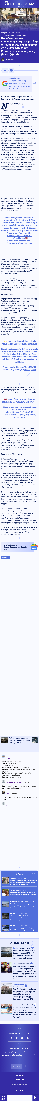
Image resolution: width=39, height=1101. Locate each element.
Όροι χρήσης (19, 1076)
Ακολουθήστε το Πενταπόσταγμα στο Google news (15, 547)
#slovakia (23, 233)
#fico (30, 233)
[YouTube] (22, 1038)
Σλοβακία (5, 557)
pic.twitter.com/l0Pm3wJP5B (19, 412)
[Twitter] (17, 1038)
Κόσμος (4, 33)
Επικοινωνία (19, 1079)
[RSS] (28, 1038)
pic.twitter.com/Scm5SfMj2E (23, 367)
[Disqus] (19, 781)
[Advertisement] (19, 649)
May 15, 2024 (26, 243)
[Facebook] (11, 1038)
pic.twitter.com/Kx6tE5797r (19, 235)
